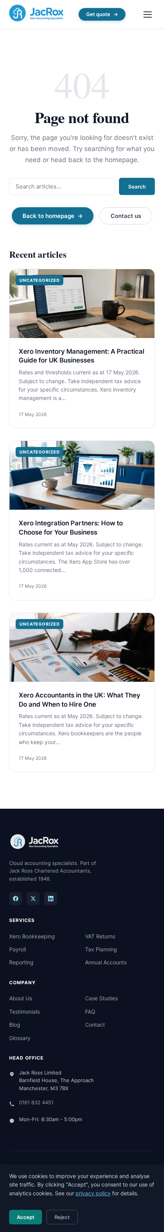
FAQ (90, 1011)
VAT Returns (100, 936)
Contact (95, 1024)
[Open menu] (147, 15)
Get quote (98, 14)
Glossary (20, 1038)
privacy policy (93, 1193)
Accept (25, 1217)
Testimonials (24, 1011)
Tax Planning (101, 949)
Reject (62, 1217)
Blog (14, 1024)
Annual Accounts (106, 962)
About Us (20, 998)
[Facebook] (15, 898)
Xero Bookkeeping (32, 936)
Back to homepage (48, 215)
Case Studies (101, 998)
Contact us (126, 215)
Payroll (17, 949)
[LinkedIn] (50, 898)
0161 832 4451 (36, 1102)
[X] (33, 898)
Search (137, 187)
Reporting (21, 962)
